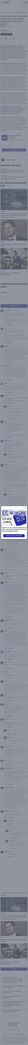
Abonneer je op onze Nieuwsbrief (14, 535)
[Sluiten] (25, 507)
